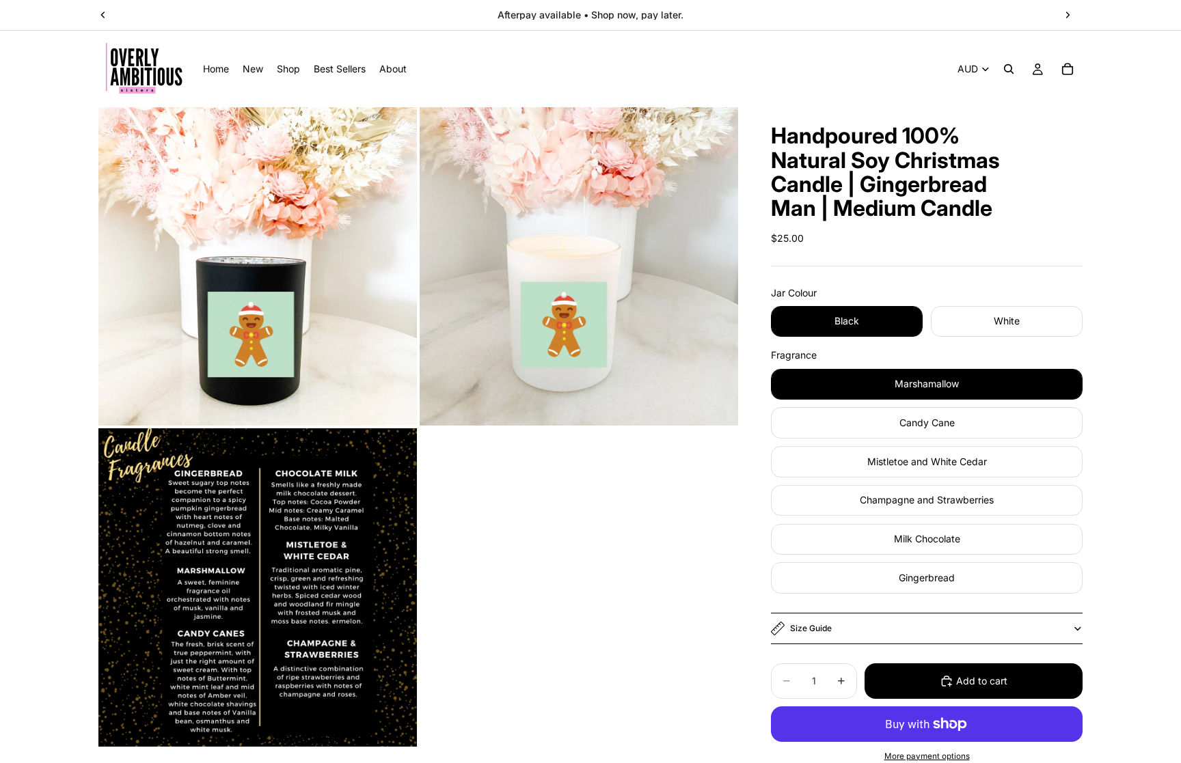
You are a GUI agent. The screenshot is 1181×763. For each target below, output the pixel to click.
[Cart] (1068, 69)
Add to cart (981, 680)
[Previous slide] (103, 15)
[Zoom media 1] (257, 266)
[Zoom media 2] (579, 266)
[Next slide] (1068, 15)
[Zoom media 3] (257, 587)
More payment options (927, 756)
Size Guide (811, 628)
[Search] (1009, 69)
